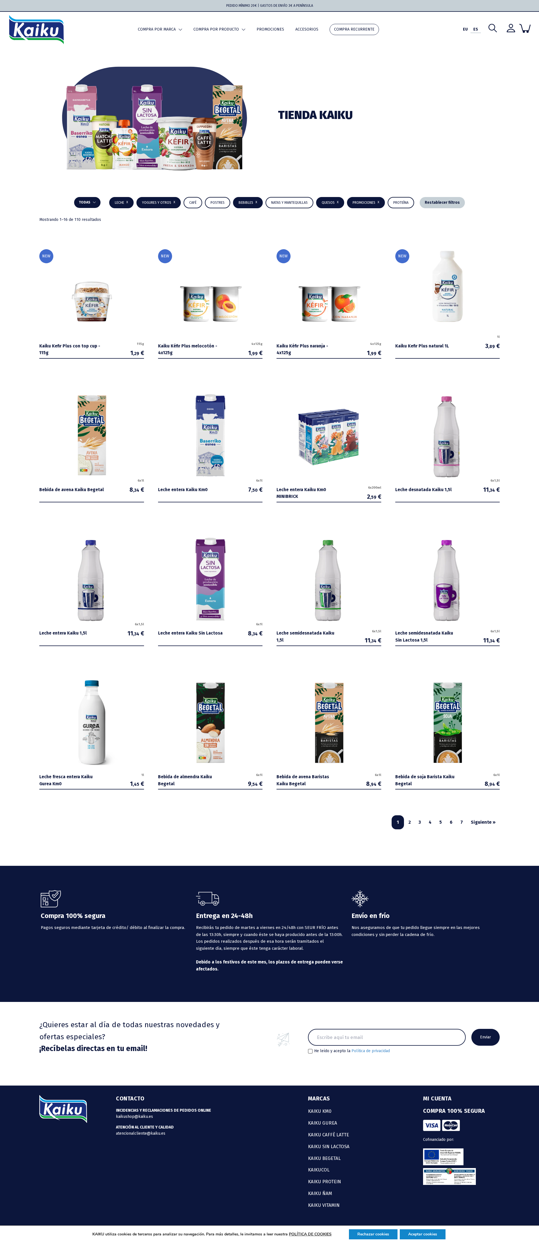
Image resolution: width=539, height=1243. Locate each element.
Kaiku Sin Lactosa (329, 1146)
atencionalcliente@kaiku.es (140, 1133)
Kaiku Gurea (322, 1123)
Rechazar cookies (373, 1234)
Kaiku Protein (324, 1181)
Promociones (270, 29)
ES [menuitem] (475, 29)
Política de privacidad (370, 1051)
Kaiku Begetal (324, 1158)
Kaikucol (319, 1170)
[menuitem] (465, 29)
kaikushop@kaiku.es (134, 1116)
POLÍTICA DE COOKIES (310, 1234)
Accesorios (306, 29)
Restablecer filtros (442, 202)
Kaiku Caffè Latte (328, 1134)
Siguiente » (483, 822)
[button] (248, 202)
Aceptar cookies (422, 1234)
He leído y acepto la (352, 1051)
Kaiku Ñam (320, 1193)
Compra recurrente (354, 29)
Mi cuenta (437, 1098)
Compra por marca (157, 29)
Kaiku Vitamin (324, 1205)
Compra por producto (216, 29)
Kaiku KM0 (320, 1111)
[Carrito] (525, 28)
